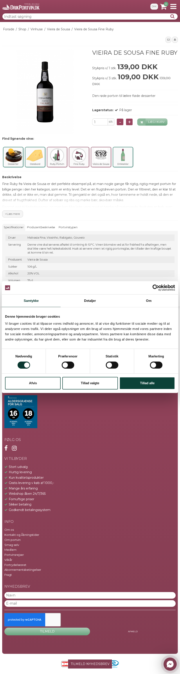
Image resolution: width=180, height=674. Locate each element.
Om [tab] (148, 301)
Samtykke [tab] (31, 301)
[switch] (68, 364)
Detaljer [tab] (90, 301)
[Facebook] (6, 448)
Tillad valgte (90, 383)
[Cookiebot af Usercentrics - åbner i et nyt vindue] (156, 287)
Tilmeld (47, 631)
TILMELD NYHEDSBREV (90, 664)
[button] (168, 40)
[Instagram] (14, 448)
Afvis (33, 383)
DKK (154, 6)
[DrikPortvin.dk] (21, 7)
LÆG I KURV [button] (156, 121)
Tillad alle (147, 383)
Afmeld (133, 631)
